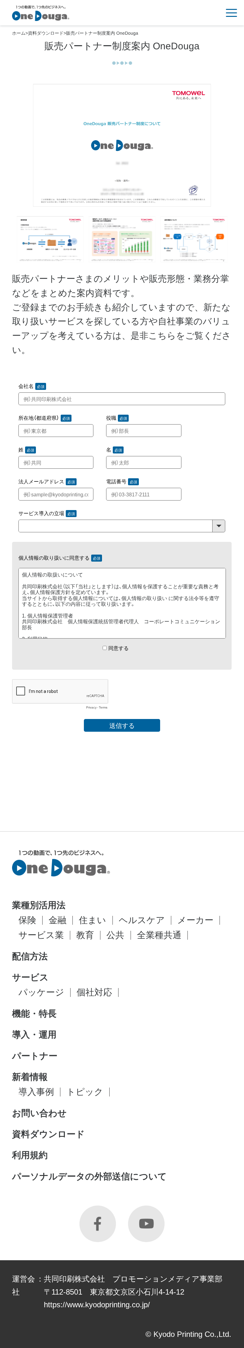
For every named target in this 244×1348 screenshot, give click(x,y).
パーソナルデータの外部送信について (89, 1176)
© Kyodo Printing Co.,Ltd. (188, 1334)
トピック (84, 1092)
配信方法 (30, 956)
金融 (57, 920)
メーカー (195, 920)
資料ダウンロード (46, 33)
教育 (85, 935)
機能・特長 (34, 1013)
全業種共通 (159, 935)
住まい (92, 920)
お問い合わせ (39, 1113)
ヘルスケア (142, 920)
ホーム (18, 33)
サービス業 (41, 935)
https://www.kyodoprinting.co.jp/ (97, 1304)
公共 (115, 935)
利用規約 (30, 1155)
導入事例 (36, 1092)
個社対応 (94, 992)
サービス (30, 977)
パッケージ (41, 992)
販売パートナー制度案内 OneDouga (102, 33)
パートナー (35, 1056)
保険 (27, 920)
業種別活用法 (38, 905)
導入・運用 (34, 1034)
